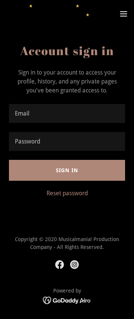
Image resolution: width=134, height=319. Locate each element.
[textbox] (67, 113)
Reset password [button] (67, 193)
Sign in (67, 170)
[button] (123, 13)
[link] (47, 14)
